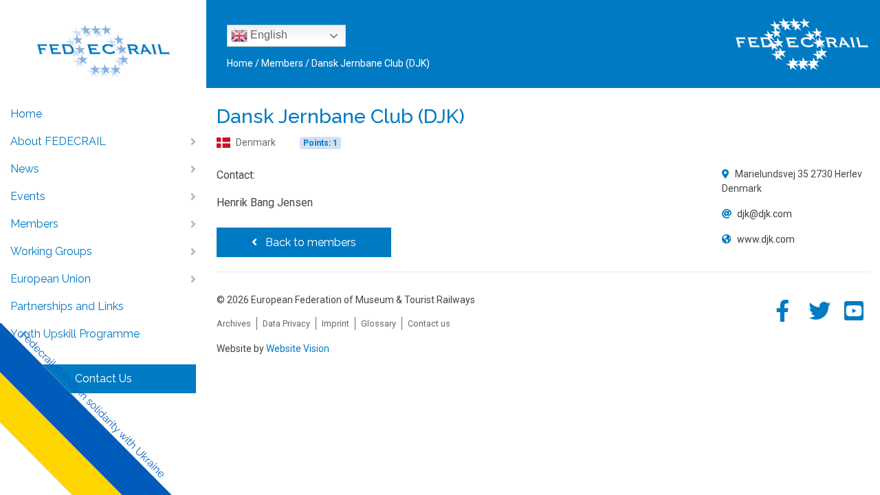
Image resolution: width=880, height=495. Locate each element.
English (267, 35)
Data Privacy (286, 323)
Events (27, 196)
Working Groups (51, 251)
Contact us (429, 323)
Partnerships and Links (67, 306)
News (24, 168)
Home (26, 113)
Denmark (256, 142)
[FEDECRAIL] (103, 41)
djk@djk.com (764, 213)
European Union (50, 278)
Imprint (335, 323)
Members (34, 223)
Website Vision (297, 348)
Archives (234, 323)
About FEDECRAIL (58, 141)
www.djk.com (766, 239)
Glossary (378, 323)
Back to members (309, 242)
